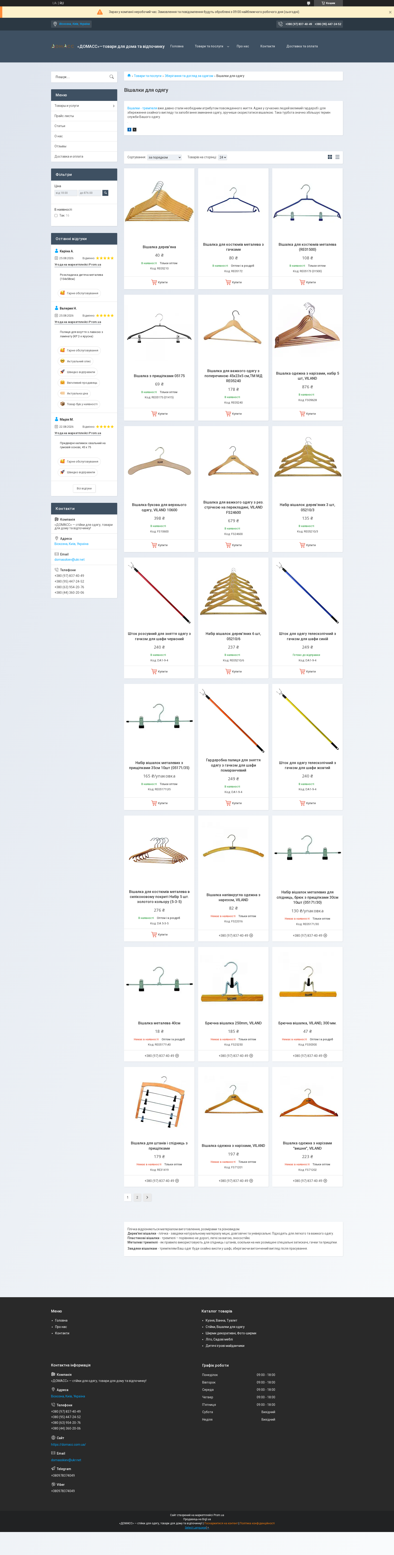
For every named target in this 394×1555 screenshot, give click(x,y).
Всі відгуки (84, 488)
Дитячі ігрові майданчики (225, 1346)
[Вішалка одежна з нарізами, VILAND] (233, 1102)
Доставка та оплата (302, 46)
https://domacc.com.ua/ (68, 1444)
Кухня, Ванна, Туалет (221, 1320)
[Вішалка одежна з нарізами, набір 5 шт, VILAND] (307, 330)
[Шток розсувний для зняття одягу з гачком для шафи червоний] (159, 593)
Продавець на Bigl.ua (197, 1519)
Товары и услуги (66, 105)
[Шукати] (111, 77)
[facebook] (129, 130)
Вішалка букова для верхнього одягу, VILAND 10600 (159, 507)
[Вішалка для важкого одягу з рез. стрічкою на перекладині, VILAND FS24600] (233, 461)
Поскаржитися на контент (221, 1523)
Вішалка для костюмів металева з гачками (233, 247)
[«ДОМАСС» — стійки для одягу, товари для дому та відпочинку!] (62, 46)
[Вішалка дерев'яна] (159, 203)
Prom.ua (219, 1515)
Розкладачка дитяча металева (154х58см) (81, 277)
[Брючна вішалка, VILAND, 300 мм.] (307, 982)
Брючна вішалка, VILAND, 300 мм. (307, 1023)
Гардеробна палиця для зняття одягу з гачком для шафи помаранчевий (233, 765)
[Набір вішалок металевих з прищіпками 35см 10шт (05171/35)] (159, 719)
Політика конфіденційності (257, 1523)
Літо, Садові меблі (219, 1339)
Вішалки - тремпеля (142, 108)
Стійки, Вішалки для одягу (225, 1327)
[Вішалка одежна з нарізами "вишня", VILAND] (307, 1102)
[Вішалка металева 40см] (159, 982)
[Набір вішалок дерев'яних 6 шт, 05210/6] (233, 593)
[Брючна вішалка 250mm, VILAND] (233, 982)
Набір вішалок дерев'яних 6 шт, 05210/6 (233, 636)
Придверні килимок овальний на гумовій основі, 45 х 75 (83, 445)
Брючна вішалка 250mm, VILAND (233, 1023)
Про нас (243, 46)
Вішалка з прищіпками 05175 (159, 376)
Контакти (267, 46)
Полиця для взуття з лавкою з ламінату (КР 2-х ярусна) (81, 334)
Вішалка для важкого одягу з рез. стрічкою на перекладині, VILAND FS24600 (233, 507)
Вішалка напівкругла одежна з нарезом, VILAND (233, 897)
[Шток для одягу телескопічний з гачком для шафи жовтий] (307, 719)
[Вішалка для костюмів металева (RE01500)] (307, 203)
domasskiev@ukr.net (69, 559)
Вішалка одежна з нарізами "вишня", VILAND (307, 1145)
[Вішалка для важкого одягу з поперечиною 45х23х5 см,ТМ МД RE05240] (233, 330)
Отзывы (60, 146)
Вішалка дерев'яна (159, 247)
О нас (58, 136)
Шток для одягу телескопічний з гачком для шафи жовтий (307, 765)
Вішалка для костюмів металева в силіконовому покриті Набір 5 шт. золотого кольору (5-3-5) (159, 897)
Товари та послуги (209, 46)
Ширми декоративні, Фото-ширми (231, 1333)
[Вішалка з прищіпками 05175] (159, 330)
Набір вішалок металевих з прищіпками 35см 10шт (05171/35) (159, 765)
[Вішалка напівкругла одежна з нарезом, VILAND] (233, 851)
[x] (134, 130)
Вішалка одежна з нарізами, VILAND (233, 1145)
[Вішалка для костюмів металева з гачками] (233, 203)
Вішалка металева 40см (159, 1023)
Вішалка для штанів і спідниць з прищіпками (159, 1145)
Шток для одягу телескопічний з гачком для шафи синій (307, 636)
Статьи (59, 126)
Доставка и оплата (68, 156)
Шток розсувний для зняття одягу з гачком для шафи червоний (159, 636)
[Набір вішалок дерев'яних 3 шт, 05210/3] (307, 461)
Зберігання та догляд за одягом (189, 76)
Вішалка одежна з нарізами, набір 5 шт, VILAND (307, 376)
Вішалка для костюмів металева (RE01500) (307, 247)
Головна (177, 46)
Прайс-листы (64, 116)
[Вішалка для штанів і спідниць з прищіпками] (159, 1102)
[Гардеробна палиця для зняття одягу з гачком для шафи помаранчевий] (233, 719)
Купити (163, 282)
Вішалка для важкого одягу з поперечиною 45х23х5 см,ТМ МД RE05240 (233, 376)
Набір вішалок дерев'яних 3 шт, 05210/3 (307, 507)
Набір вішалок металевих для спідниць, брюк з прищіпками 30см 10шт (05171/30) (307, 897)
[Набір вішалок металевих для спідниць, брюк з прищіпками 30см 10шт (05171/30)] (307, 851)
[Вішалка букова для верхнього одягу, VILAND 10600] (159, 461)
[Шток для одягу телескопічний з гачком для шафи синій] (307, 593)
